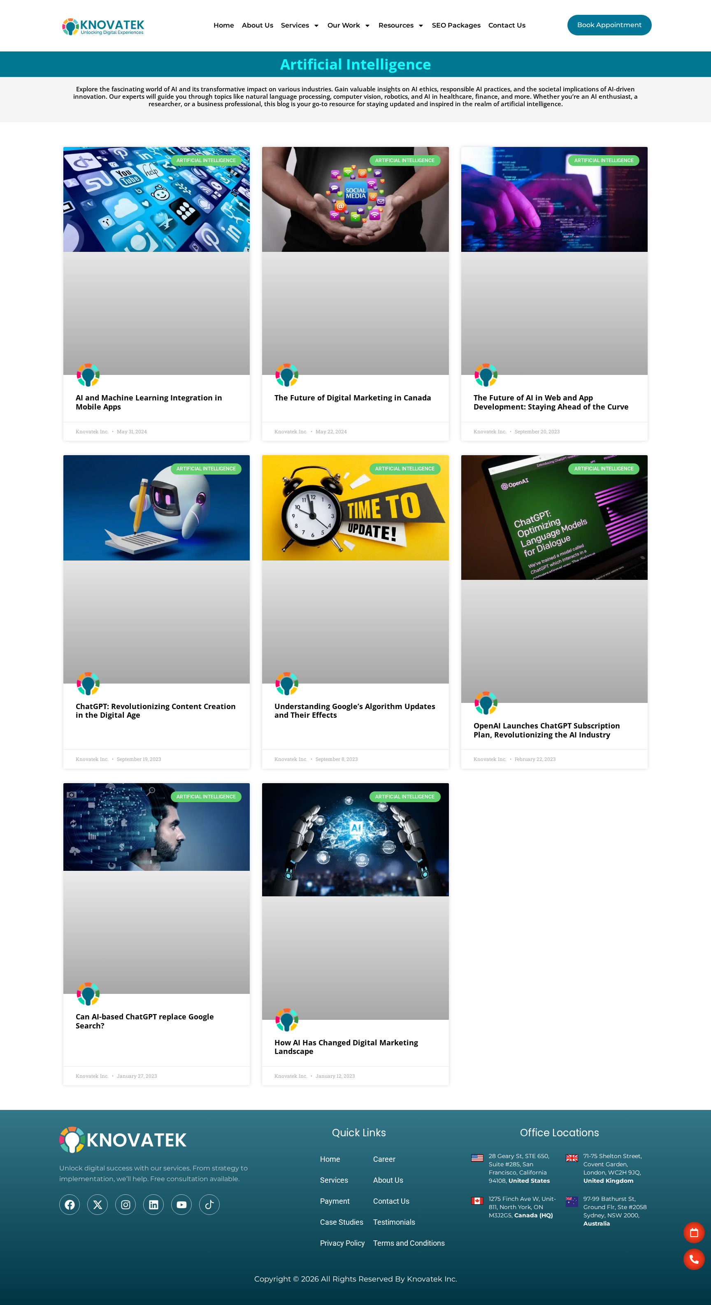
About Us (257, 25)
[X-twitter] (97, 1204)
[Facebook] (69, 1204)
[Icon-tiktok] (209, 1204)
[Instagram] (125, 1204)
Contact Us (506, 25)
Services (295, 25)
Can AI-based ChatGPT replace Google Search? (145, 1021)
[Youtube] (181, 1204)
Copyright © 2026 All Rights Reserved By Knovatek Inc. (355, 1279)
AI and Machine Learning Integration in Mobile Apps (149, 402)
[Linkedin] (153, 1204)
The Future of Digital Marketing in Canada (352, 397)
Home (224, 25)
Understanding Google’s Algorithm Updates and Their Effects (354, 710)
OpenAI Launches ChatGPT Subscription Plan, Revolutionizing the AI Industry (547, 730)
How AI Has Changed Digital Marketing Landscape (346, 1046)
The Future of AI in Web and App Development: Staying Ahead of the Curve (551, 402)
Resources (396, 25)
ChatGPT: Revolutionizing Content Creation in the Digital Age (156, 710)
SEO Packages (456, 25)
